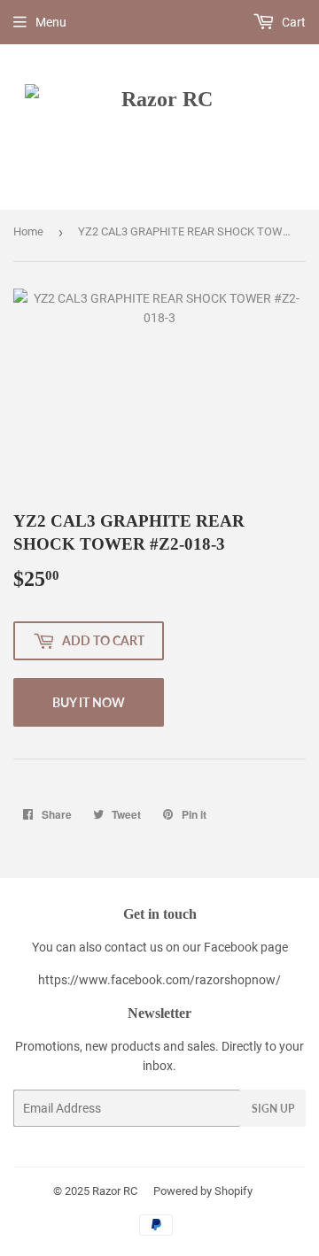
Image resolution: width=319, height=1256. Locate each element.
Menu (50, 22)
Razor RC (114, 1191)
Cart (292, 22)
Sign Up (273, 1108)
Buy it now (88, 702)
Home (28, 231)
